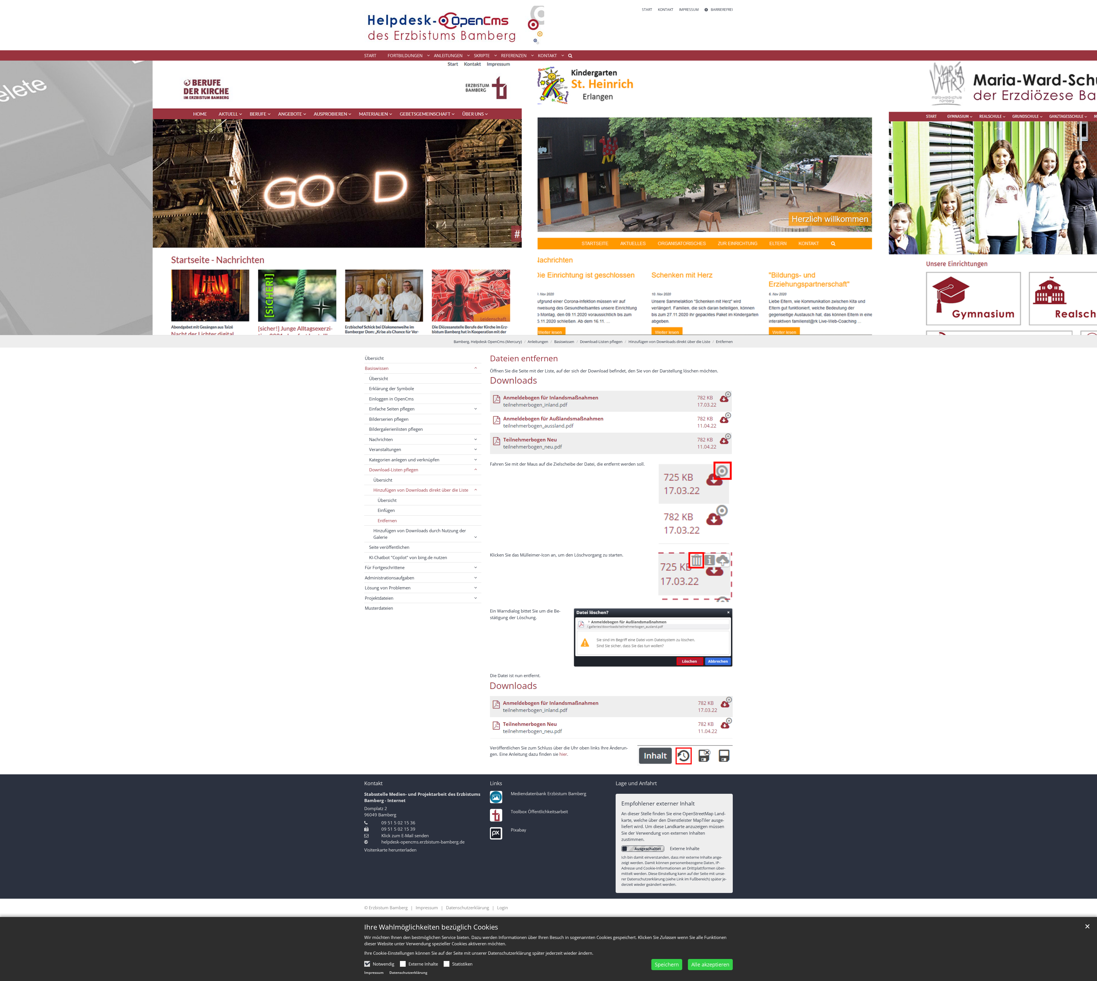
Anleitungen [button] (448, 55)
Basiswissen (564, 341)
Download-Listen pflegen (601, 341)
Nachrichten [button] (381, 439)
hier (563, 754)
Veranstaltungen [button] (385, 449)
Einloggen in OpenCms (391, 399)
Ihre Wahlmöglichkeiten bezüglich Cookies (431, 927)
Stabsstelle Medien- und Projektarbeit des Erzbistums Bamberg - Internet (422, 797)
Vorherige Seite (11, 198)
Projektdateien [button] (379, 598)
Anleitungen (538, 341)
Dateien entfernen (524, 358)
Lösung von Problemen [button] (388, 588)
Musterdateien (379, 608)
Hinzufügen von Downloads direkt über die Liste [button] (420, 490)
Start (370, 55)
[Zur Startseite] (454, 25)
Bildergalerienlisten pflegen (396, 429)
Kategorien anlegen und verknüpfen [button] (404, 459)
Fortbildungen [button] (405, 55)
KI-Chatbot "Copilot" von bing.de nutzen (408, 557)
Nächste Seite (1085, 198)
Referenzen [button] (514, 55)
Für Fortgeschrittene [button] (385, 567)
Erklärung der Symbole (391, 388)
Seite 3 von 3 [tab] (558, 329)
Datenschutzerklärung (408, 972)
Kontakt (373, 783)
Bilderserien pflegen (389, 419)
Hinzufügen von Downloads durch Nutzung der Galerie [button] (419, 534)
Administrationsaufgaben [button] (389, 578)
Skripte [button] (482, 55)
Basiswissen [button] (377, 368)
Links (496, 783)
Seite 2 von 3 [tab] (548, 329)
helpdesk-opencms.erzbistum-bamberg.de (423, 842)
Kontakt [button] (547, 55)
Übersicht (374, 358)
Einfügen (386, 510)
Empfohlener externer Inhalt (658, 803)
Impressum (374, 972)
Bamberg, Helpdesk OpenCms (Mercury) (488, 341)
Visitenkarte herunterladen (390, 850)
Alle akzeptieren (710, 964)
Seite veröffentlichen (389, 547)
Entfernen (724, 341)
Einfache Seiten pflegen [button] (392, 409)
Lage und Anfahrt (636, 783)
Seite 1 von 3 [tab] (538, 329)
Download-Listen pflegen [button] (393, 469)
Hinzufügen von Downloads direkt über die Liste (669, 341)
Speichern (667, 964)
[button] (568, 57)
